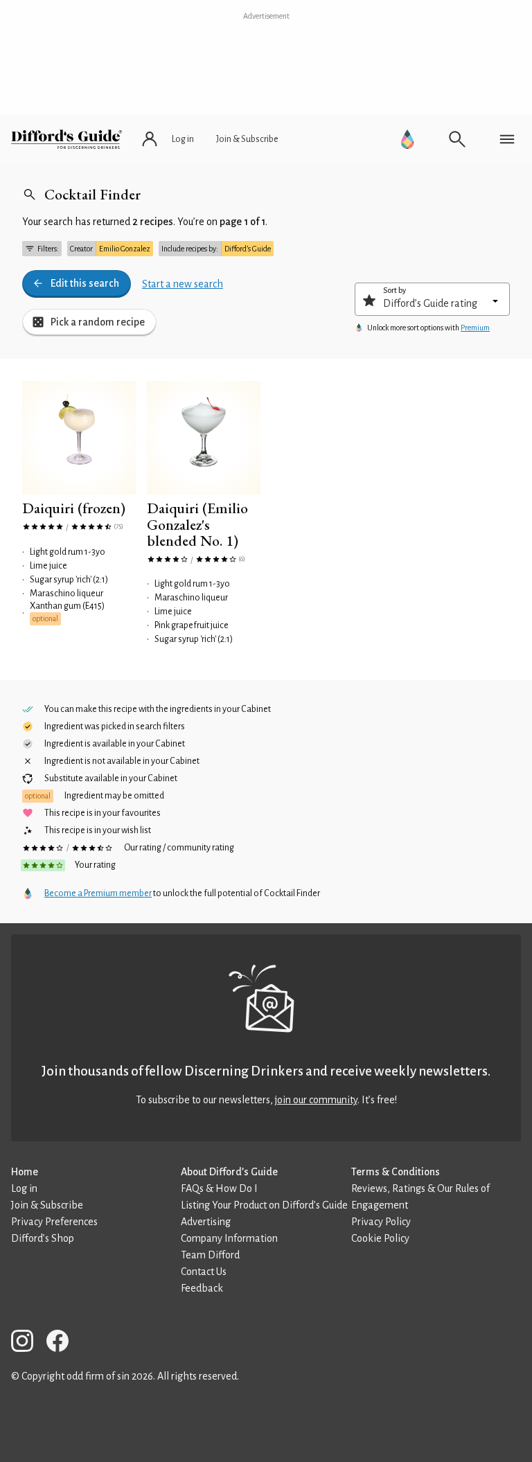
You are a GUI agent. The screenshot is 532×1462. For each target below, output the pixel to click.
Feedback (202, 1288)
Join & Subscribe (47, 1205)
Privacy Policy (381, 1221)
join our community (316, 1099)
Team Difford (210, 1254)
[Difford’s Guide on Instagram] (27, 1343)
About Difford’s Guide (229, 1171)
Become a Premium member (98, 893)
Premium (475, 327)
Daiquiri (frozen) (73, 508)
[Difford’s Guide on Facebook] (63, 1343)
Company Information (229, 1238)
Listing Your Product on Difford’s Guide (264, 1205)
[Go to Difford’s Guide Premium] (407, 139)
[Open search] (457, 139)
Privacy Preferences (54, 1221)
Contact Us (204, 1271)
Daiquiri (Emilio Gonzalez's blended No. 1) (197, 524)
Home (24, 1171)
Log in (24, 1188)
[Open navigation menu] (507, 139)
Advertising (206, 1221)
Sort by (394, 290)
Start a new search (182, 283)
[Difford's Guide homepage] (66, 139)
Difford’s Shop (42, 1238)
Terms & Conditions (395, 1171)
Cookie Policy (380, 1238)
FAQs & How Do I (219, 1188)
